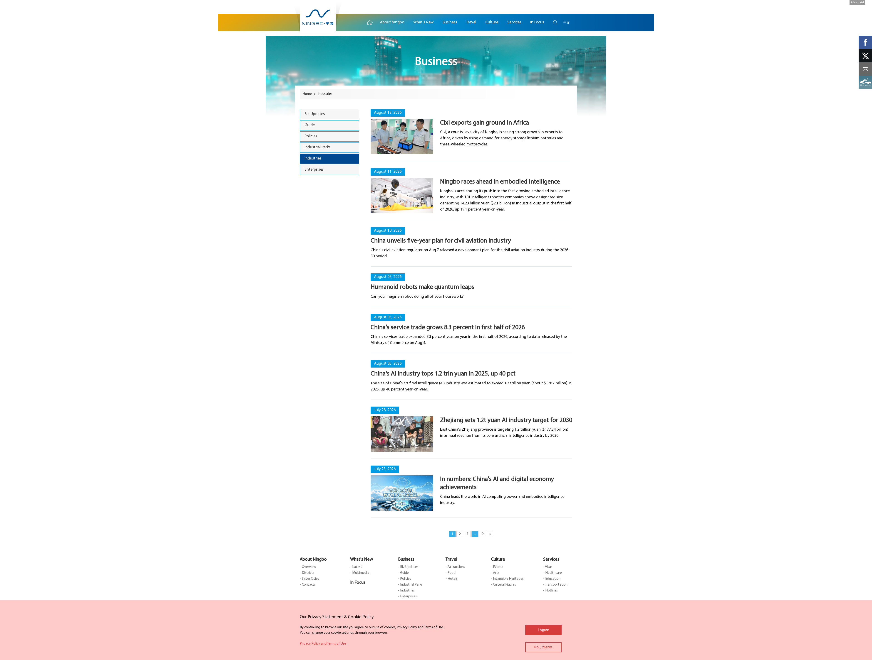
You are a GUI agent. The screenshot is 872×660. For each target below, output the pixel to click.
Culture (498, 559)
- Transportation (555, 584)
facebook (865, 42)
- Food (451, 573)
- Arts (495, 573)
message (865, 69)
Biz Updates (315, 114)
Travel (451, 559)
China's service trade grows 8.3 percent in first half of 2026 (448, 327)
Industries (313, 159)
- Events (497, 567)
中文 (566, 22)
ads (865, 82)
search (555, 22)
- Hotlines (550, 590)
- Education (551, 579)
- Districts (307, 573)
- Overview (308, 567)
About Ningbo (313, 559)
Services (551, 559)
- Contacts (308, 584)
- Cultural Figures (503, 584)
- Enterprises (407, 596)
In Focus (357, 582)
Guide (310, 125)
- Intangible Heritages (507, 579)
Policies (311, 136)
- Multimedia (359, 573)
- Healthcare (552, 573)
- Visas (547, 567)
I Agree (543, 630)
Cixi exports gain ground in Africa (484, 123)
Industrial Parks (317, 147)
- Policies (404, 579)
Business (406, 559)
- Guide (403, 573)
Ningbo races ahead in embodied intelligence (500, 182)
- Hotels (452, 579)
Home (369, 22)
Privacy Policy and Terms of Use (323, 643)
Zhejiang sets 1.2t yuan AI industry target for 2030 (506, 420)
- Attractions (455, 567)
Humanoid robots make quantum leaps (422, 287)
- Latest (356, 567)
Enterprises (314, 170)
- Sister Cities (309, 579)
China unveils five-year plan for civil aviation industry (441, 241)
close (302, 616)
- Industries (406, 590)
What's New (361, 559)
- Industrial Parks (410, 584)
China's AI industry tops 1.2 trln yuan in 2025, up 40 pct (443, 374)
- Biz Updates (408, 567)
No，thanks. (543, 647)
